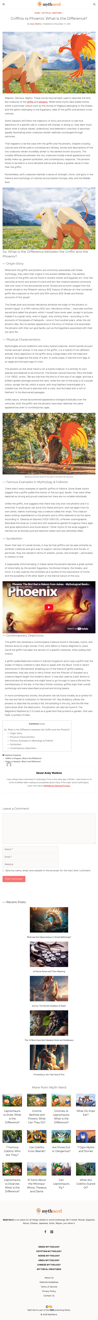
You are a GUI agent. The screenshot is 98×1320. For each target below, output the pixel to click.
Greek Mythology (49, 1247)
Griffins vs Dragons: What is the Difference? (23, 758)
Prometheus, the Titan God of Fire (49, 1074)
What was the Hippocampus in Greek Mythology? (49, 937)
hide (42, 724)
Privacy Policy (49, 1291)
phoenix (43, 102)
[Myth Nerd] (49, 4)
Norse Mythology (49, 1255)
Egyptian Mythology (49, 1251)
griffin (30, 102)
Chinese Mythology (49, 1264)
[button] (94, 4)
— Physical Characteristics (21, 737)
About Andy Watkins (49, 772)
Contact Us (49, 1295)
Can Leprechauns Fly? (61, 1183)
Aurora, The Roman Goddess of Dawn (49, 1006)
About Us (49, 1277)
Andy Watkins (35, 24)
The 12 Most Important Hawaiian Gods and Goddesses (49, 1040)
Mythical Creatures (52, 13)
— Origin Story (14, 733)
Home (37, 13)
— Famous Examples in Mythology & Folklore (30, 740)
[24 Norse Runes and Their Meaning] (49, 955)
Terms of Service (49, 1286)
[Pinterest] (52, 1232)
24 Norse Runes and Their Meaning (49, 971)
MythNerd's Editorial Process (57, 786)
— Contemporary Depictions (21, 748)
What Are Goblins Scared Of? (85, 1183)
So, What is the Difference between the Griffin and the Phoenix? (37, 729)
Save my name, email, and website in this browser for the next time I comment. (48, 870)
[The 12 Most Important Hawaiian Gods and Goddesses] (49, 1023)
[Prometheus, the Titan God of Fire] (49, 1058)
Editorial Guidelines (49, 1282)
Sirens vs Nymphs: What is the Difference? (23, 761)
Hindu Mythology (49, 1260)
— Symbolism (14, 744)
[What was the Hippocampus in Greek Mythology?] (49, 920)
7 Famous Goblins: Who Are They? (12, 1151)
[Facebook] (45, 1232)
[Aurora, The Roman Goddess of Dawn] (49, 989)
